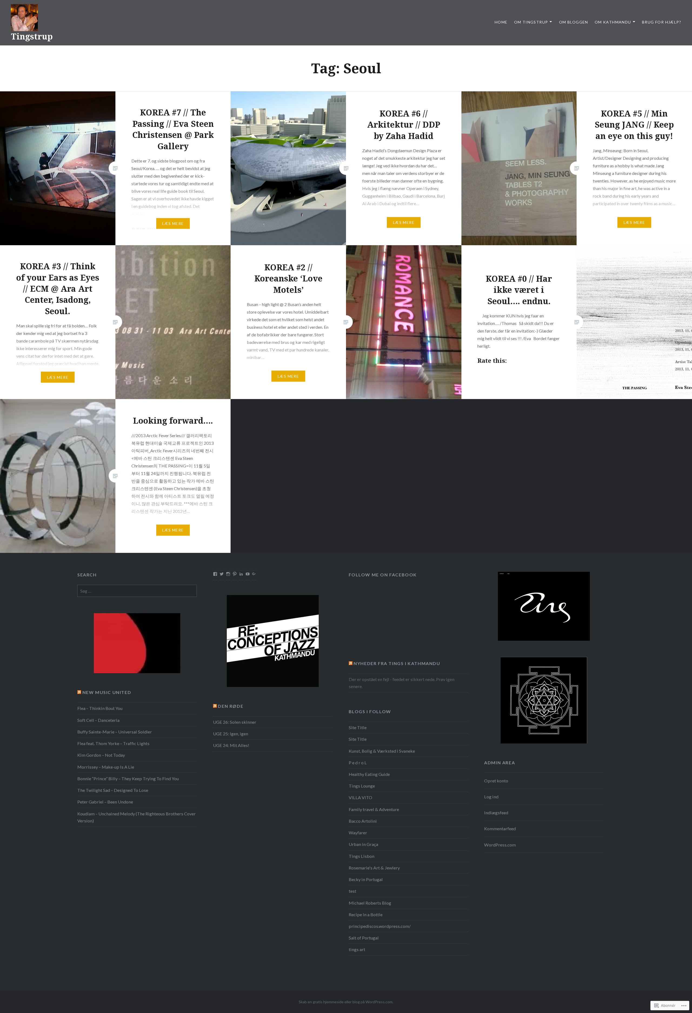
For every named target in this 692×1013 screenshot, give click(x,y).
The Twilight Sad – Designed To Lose (112, 790)
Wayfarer (358, 832)
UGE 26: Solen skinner (234, 722)
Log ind (491, 796)
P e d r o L (358, 762)
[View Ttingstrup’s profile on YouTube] (247, 574)
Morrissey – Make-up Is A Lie (105, 766)
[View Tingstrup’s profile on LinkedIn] (241, 574)
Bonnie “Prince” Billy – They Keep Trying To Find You (128, 778)
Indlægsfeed (496, 812)
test (352, 891)
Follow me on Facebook (383, 574)
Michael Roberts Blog (370, 902)
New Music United (106, 692)
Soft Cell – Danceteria (98, 720)
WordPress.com (500, 844)
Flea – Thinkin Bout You (99, 708)
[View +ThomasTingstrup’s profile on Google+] (254, 574)
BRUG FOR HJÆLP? (661, 22)
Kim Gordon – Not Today (101, 755)
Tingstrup (32, 36)
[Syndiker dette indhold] (350, 663)
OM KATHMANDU (613, 22)
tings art (357, 949)
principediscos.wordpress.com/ (380, 926)
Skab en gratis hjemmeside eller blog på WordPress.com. (346, 1001)
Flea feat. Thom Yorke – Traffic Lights (113, 743)
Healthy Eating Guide (369, 774)
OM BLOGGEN (573, 22)
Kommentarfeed (500, 828)
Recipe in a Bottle (365, 914)
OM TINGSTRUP (531, 22)
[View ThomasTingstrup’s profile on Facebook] (215, 574)
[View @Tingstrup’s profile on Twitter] (221, 574)
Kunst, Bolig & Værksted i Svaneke (382, 750)
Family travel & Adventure (374, 809)
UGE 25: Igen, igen (230, 733)
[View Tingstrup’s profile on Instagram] (228, 574)
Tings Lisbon (361, 856)
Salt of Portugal (364, 937)
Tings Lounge (362, 785)
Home (501, 22)
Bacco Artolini (363, 820)
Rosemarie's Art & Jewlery (374, 867)
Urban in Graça (363, 844)
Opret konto (496, 780)
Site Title (358, 727)
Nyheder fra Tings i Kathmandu (397, 663)
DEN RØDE (230, 706)
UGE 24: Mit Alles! (231, 745)
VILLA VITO (360, 797)
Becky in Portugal (366, 879)
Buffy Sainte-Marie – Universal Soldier (114, 731)
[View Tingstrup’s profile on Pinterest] (234, 574)
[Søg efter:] (137, 590)
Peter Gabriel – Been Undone (105, 801)
